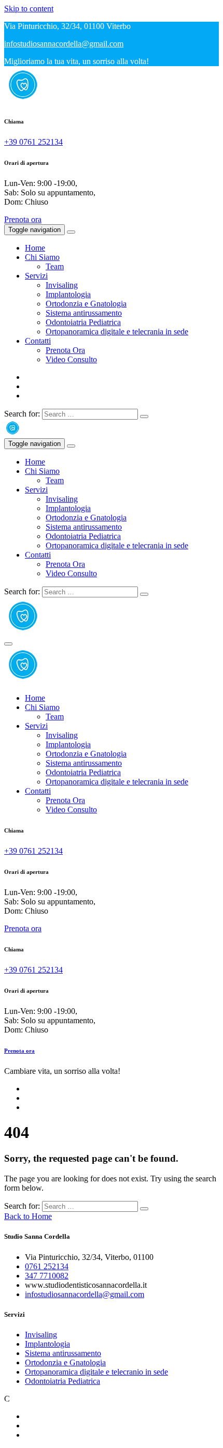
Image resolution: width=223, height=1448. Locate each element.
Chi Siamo (42, 257)
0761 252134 (46, 1266)
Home (35, 247)
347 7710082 (46, 1275)
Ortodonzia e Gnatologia (86, 303)
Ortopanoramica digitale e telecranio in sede (96, 1371)
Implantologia (68, 294)
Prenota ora (22, 219)
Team (55, 266)
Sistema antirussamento (84, 313)
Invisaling (62, 285)
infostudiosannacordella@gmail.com (63, 43)
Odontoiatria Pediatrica (83, 322)
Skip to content (28, 8)
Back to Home (28, 1216)
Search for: (22, 413)
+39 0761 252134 (33, 141)
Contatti (38, 340)
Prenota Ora (65, 350)
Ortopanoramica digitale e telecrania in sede (117, 331)
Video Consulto (71, 359)
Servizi (36, 275)
